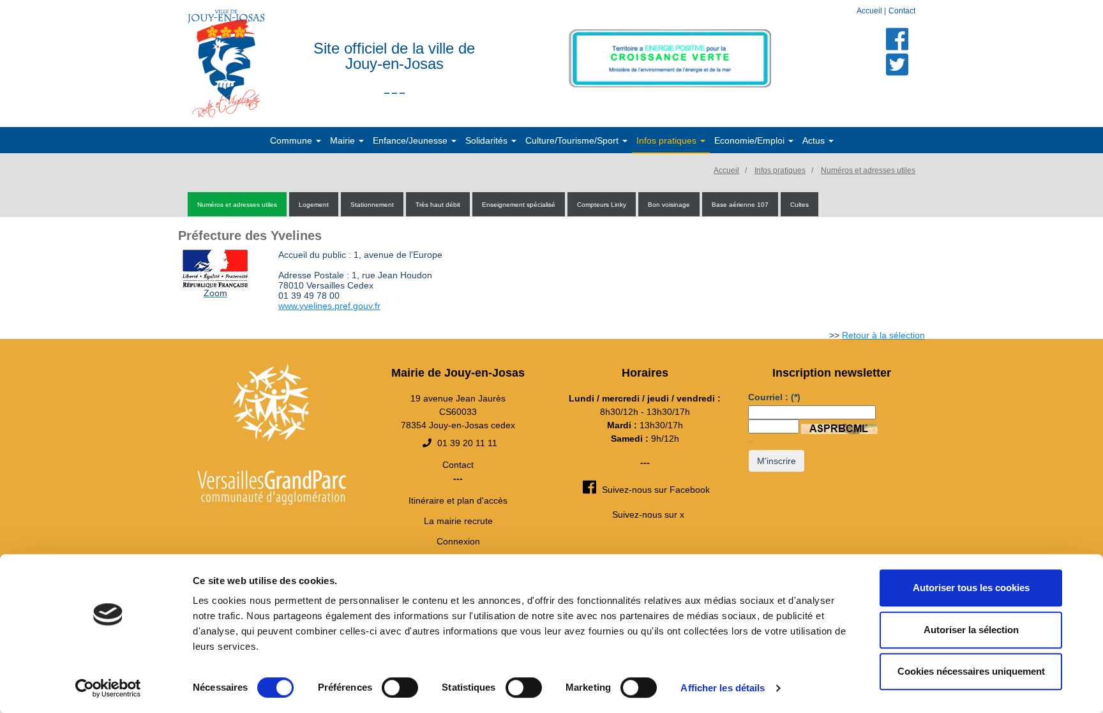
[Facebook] (897, 39)
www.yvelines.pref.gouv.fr (329, 306)
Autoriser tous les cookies (971, 587)
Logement (314, 204)
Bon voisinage (669, 204)
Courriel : (774, 397)
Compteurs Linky (601, 204)
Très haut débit (438, 204)
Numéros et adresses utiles (868, 170)
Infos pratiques (780, 170)
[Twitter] (897, 64)
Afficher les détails (722, 687)
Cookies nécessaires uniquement (971, 671)
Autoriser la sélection (971, 629)
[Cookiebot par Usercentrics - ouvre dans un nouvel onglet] (108, 688)
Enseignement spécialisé (518, 204)
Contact (902, 10)
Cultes (799, 204)
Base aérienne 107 (740, 204)
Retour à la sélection (883, 335)
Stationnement (372, 204)
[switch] (400, 687)
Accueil (870, 10)
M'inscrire (776, 461)
